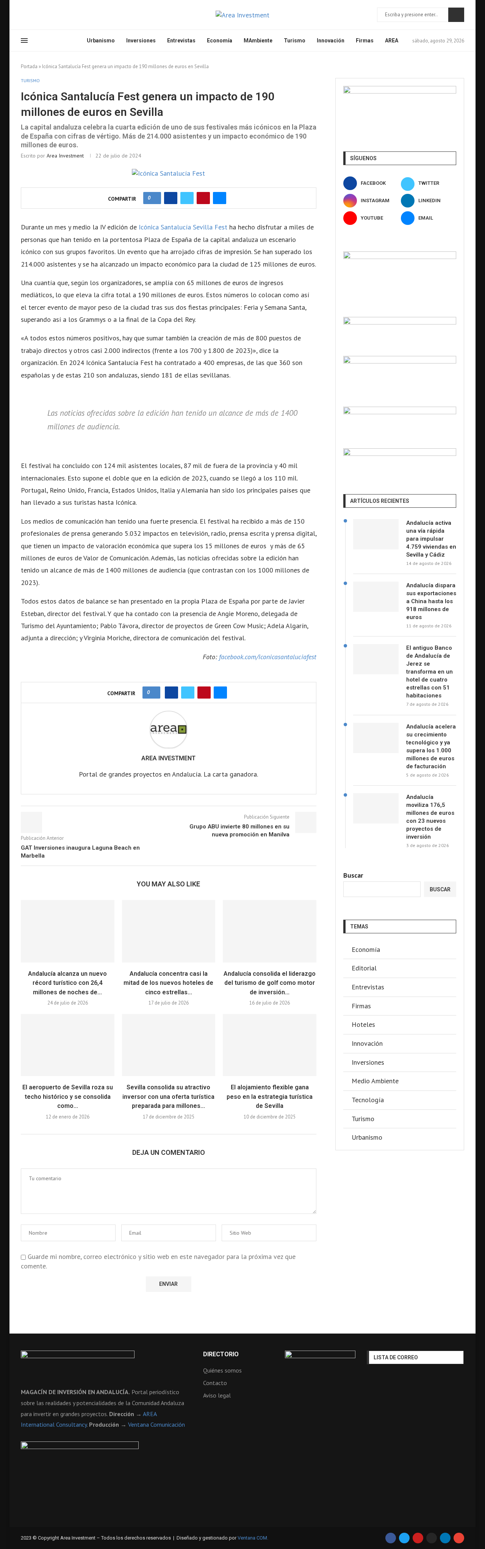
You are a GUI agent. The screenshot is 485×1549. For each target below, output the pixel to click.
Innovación (330, 40)
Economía (219, 40)
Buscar (456, 15)
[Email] (69, 15)
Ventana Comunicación (156, 1424)
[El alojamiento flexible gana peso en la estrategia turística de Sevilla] (269, 1045)
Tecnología (368, 1099)
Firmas (365, 40)
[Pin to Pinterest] (203, 198)
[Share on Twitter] (187, 198)
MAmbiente (258, 40)
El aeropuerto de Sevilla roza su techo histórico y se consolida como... (67, 1096)
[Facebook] (23, 15)
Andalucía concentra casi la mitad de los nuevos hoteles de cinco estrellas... (168, 983)
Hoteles (363, 1024)
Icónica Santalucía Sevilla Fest (183, 227)
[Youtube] (60, 15)
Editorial (364, 968)
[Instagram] (41, 15)
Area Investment (65, 155)
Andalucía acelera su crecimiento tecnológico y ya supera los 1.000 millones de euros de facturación (431, 746)
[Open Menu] (24, 40)
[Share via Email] (219, 198)
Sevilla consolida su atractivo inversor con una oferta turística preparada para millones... (168, 1096)
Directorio (221, 1354)
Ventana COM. (253, 1538)
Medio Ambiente (375, 1080)
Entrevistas (181, 40)
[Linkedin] (50, 15)
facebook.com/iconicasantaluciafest (267, 656)
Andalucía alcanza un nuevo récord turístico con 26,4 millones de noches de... (67, 983)
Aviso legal (217, 1395)
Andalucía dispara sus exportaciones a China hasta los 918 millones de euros (431, 601)
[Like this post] (154, 198)
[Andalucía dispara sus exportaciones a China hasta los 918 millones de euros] (376, 597)
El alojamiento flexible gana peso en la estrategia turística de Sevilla (270, 1096)
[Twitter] (32, 15)
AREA (391, 40)
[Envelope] (459, 1538)
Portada (29, 66)
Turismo (294, 40)
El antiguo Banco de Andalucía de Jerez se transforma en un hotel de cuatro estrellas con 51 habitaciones (429, 671)
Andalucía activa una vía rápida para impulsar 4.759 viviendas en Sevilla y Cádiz (431, 538)
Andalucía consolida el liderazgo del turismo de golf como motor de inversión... (270, 983)
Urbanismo (101, 40)
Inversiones (141, 40)
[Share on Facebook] (170, 198)
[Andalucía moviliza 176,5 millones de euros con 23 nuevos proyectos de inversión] (376, 808)
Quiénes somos (222, 1370)
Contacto (215, 1383)
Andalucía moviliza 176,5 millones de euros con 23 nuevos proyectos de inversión (430, 817)
